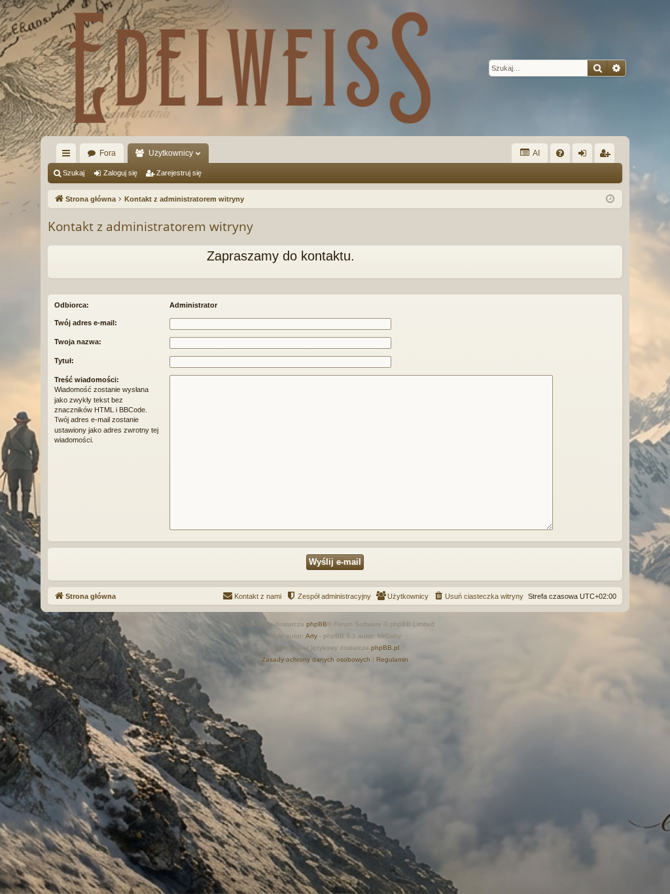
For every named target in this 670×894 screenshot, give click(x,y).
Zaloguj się (120, 173)
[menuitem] (560, 153)
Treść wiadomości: (86, 380)
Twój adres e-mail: (85, 323)
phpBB (316, 624)
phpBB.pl (385, 647)
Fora (107, 153)
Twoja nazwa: (77, 342)
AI (535, 153)
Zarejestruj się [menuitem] (607, 156)
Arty (311, 635)
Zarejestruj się (179, 173)
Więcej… (69, 156)
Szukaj (73, 173)
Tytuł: (64, 361)
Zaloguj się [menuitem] (585, 156)
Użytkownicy (171, 153)
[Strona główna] (250, 68)
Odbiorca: (71, 305)
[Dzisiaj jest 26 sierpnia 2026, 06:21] (610, 199)
